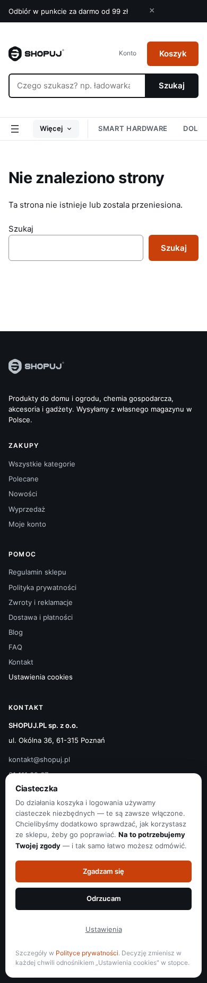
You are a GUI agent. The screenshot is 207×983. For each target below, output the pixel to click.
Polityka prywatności (42, 587)
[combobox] (76, 85)
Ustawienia (103, 929)
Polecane (23, 478)
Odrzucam (104, 898)
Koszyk (173, 53)
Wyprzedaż (26, 509)
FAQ (15, 647)
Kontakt (20, 662)
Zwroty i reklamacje (40, 602)
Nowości (22, 493)
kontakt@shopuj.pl (39, 759)
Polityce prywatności (87, 953)
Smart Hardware (133, 128)
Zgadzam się (103, 871)
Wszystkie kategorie (41, 464)
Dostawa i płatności (40, 617)
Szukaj (172, 85)
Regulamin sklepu (37, 572)
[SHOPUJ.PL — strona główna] (36, 53)
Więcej (51, 128)
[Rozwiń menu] (14, 128)
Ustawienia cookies (40, 677)
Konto (127, 53)
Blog (15, 632)
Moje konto (27, 524)
